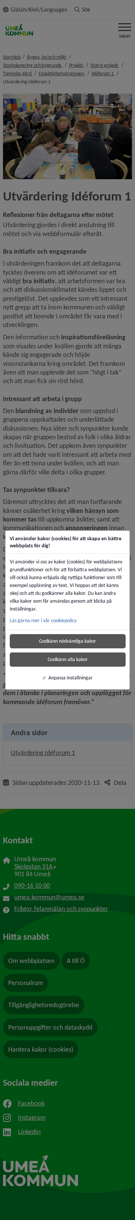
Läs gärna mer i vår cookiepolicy (43, 620)
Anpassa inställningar (70, 678)
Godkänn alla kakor (68, 659)
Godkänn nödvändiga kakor (67, 641)
